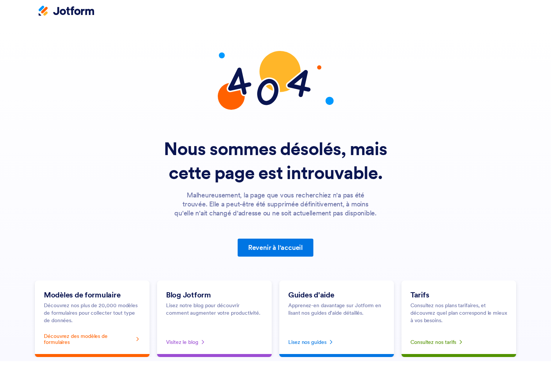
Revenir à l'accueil (275, 247)
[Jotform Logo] (66, 11)
